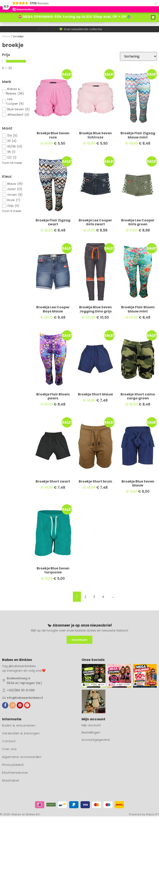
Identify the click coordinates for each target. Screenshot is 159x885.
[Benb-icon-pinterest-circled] (20, 705)
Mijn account (91, 725)
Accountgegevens (96, 739)
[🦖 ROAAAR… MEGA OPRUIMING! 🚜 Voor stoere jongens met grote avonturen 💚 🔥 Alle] (93, 676)
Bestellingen (91, 732)
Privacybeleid (13, 765)
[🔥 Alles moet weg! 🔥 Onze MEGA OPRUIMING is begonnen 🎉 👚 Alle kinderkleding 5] (145, 676)
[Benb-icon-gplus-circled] (27, 705)
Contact (9, 741)
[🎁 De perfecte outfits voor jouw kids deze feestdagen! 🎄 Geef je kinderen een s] (93, 701)
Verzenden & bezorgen (21, 733)
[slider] (4, 61)
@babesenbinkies (22, 666)
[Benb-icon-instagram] (12, 705)
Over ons (9, 749)
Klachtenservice (15, 772)
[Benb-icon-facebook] (5, 705)
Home (6, 36)
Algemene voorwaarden (21, 757)
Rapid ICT (152, 814)
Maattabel (10, 780)
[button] (153, 17)
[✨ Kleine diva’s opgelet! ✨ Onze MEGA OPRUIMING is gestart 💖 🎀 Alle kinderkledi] (119, 676)
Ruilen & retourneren (18, 725)
